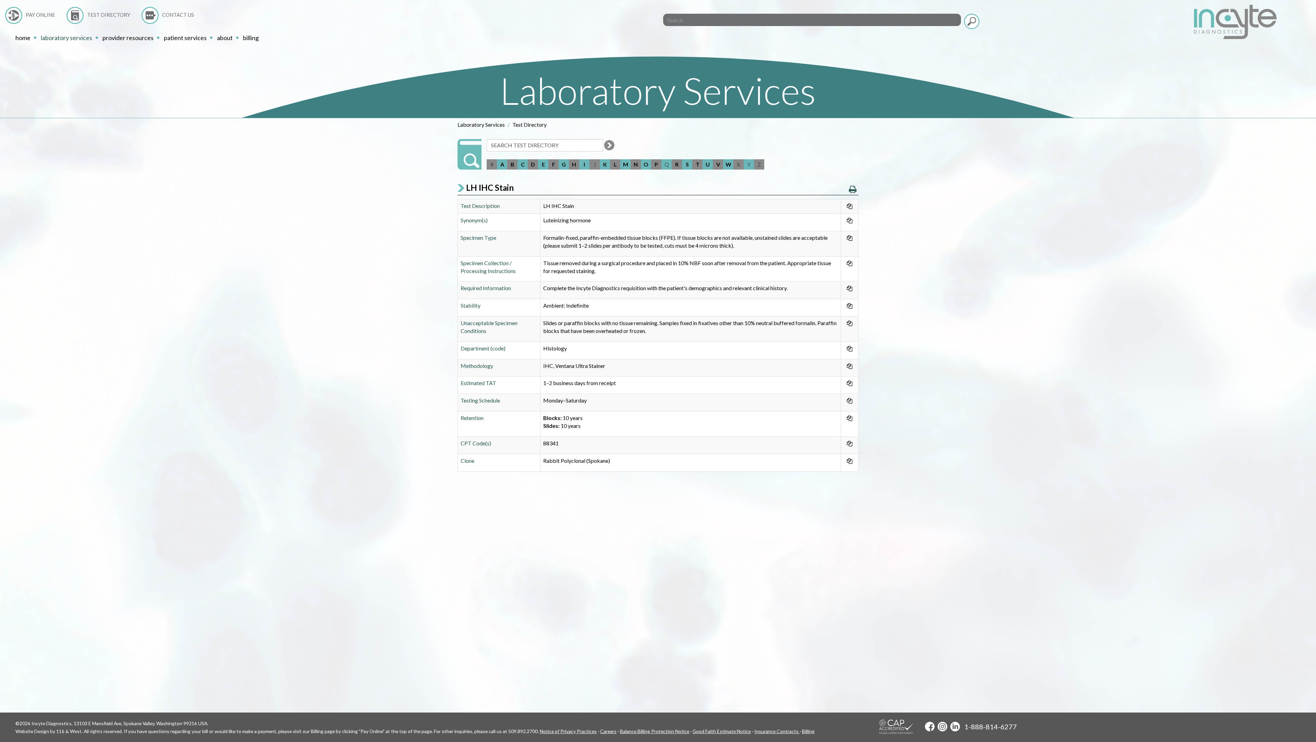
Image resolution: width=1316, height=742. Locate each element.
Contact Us (178, 15)
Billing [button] (251, 37)
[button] (852, 189)
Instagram (942, 726)
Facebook (930, 726)
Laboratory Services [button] (66, 37)
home (23, 37)
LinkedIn (955, 726)
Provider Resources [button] (128, 37)
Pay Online (40, 15)
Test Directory (108, 15)
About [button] (225, 37)
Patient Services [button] (185, 37)
